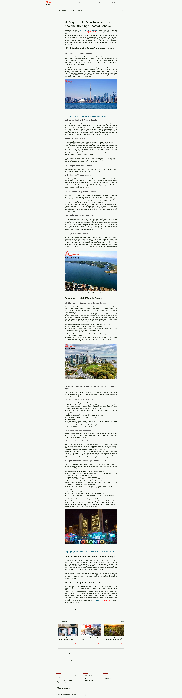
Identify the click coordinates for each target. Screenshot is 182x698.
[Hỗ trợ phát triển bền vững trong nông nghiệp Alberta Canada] (114, 630)
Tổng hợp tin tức (62, 10)
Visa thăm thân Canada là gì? (90, 638)
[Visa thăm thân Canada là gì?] (91, 630)
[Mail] (57, 688)
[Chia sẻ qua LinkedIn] (72, 609)
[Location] (57, 676)
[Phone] (57, 681)
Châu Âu (79, 10)
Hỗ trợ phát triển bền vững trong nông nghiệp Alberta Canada (114, 638)
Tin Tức (72, 10)
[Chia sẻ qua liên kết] (75, 609)
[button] (122, 10)
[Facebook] (85, 695)
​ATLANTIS (49, 4)
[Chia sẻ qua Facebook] (65, 609)
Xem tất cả (122, 621)
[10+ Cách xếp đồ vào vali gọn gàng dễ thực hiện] (68, 630)
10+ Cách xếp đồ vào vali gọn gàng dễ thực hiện (67, 638)
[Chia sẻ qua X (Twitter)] (69, 609)
